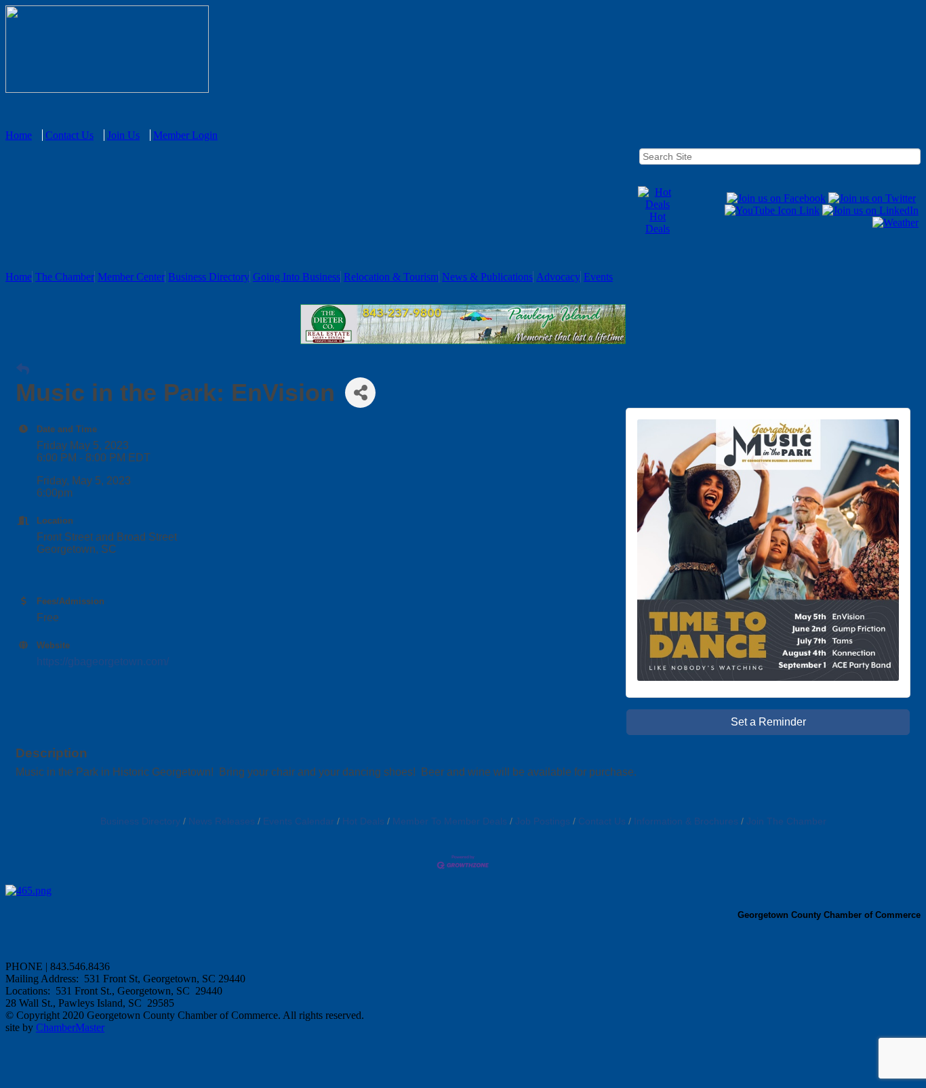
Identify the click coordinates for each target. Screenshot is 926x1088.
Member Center (131, 277)
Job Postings (542, 821)
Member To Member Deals (449, 821)
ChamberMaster (70, 1027)
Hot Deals (657, 222)
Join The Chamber (786, 821)
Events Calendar (298, 821)
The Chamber (64, 277)
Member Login (185, 135)
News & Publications (487, 277)
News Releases (221, 821)
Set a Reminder (768, 722)
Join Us (123, 135)
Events (598, 277)
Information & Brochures (686, 821)
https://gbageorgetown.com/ (103, 661)
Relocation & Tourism (391, 277)
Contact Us (69, 135)
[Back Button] (22, 369)
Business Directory (208, 277)
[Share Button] (360, 392)
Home (18, 135)
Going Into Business (296, 277)
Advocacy (558, 277)
